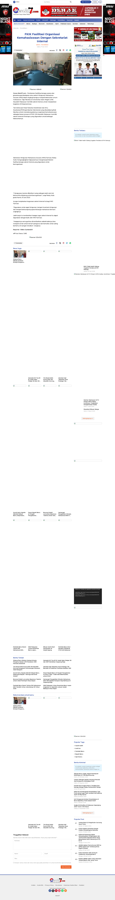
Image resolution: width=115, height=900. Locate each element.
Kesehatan (49, 24)
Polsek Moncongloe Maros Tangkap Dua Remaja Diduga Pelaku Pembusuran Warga (87, 786)
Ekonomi (41, 24)
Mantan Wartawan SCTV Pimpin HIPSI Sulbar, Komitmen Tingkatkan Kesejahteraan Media (91, 402)
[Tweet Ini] (60, 50)
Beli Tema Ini (86, 2)
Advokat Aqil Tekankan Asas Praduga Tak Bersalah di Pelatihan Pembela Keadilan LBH (64, 379)
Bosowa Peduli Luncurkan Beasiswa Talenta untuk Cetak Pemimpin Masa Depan (49, 514)
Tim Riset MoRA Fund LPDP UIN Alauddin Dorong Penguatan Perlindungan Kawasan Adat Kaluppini (48, 379)
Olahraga (53, 20)
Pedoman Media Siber (70, 885)
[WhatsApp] (62, 890)
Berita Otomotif (19, 24)
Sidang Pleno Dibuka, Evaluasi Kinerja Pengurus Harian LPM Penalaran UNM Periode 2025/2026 (19, 260)
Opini (57, 24)
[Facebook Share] (56, 50)
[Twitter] (53, 890)
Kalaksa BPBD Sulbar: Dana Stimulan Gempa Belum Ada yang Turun (90, 859)
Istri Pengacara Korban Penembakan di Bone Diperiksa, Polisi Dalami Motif (86, 799)
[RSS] (65, 890)
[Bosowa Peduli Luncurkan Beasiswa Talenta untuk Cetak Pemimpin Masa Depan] (49, 448)
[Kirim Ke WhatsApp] (70, 50)
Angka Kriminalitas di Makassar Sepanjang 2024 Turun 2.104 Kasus (87, 805)
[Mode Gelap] (100, 2)
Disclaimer (58, 885)
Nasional (69, 20)
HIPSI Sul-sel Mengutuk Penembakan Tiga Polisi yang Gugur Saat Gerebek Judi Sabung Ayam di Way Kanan (88, 793)
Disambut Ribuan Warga (91, 409)
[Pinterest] (56, 890)
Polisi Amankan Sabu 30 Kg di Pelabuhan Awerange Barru (88, 853)
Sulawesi (82, 24)
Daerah (76, 20)
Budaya (34, 24)
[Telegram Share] (67, 50)
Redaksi (81, 885)
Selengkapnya (87, 418)
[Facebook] (50, 890)
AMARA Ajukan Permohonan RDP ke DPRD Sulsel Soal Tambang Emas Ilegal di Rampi (90, 846)
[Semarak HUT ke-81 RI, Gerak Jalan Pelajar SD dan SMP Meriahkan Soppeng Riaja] (34, 313)
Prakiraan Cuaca (66, 24)
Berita (19, 20)
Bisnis (28, 24)
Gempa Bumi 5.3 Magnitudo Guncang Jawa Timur (90, 823)
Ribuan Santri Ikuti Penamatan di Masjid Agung (49, 648)
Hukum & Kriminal (28, 20)
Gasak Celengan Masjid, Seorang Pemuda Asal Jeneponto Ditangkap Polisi (87, 780)
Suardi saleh (79, 745)
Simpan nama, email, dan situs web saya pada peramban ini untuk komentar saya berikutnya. (43, 863)
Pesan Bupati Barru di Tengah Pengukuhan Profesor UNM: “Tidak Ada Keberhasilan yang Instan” (34, 514)
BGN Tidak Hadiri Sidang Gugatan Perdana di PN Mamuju (91, 268)
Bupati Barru (79, 754)
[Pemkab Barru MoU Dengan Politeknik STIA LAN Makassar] (64, 582)
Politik (38, 20)
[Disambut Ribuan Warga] (78, 411)
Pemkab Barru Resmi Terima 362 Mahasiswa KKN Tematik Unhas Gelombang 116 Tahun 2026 (19, 648)
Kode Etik (40, 885)
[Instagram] (59, 890)
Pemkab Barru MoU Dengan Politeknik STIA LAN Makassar (64, 648)
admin (38, 44)
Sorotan (75, 24)
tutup (10, 4)
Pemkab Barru (79, 751)
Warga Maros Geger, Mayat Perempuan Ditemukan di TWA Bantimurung (86, 774)
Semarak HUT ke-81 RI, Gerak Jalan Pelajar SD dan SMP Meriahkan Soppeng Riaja (34, 379)
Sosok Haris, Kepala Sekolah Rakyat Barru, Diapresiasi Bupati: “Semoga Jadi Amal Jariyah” (19, 514)
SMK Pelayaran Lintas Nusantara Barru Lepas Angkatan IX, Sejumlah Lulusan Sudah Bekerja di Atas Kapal (33, 648)
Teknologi (90, 24)
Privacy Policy (49, 885)
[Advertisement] (35, 179)
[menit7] (25, 11)
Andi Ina (77, 748)
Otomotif (45, 20)
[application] (88, 596)
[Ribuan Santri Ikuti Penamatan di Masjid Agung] (49, 582)
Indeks (95, 2)
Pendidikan (61, 20)
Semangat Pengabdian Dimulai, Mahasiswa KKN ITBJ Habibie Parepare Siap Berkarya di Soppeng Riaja (64, 514)
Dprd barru (78, 757)
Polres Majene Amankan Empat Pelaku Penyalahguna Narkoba (88, 829)
